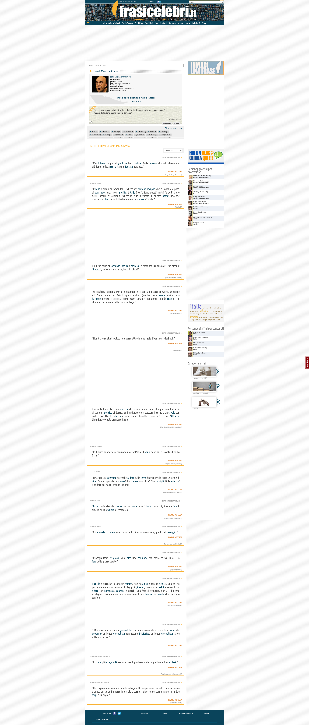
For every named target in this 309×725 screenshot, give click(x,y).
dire (106, 199)
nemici (162, 583)
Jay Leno (196, 186)
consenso (115, 266)
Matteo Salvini (198, 353)
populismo (178, 427)
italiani (112, 532)
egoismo (175, 313)
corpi (94, 695)
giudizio (122, 163)
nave (141, 199)
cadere (130, 477)
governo (170, 518)
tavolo (171, 412)
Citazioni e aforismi (111, 23)
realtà (161, 587)
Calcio (98, 526)
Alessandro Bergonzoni (201, 217)
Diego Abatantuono (199, 181)
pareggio (171, 532)
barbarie (96, 298)
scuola (110, 510)
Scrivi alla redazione (186, 713)
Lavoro (98, 500)
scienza (121, 481)
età (169, 464)
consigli (160, 481)
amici (145, 583)
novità (125, 266)
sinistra (179, 278)
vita (94, 481)
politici (171, 427)
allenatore (170, 544)
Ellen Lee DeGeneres (200, 176)
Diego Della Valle (199, 337)
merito (122, 192)
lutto (179, 313)
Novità (206, 713)
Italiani (98, 183)
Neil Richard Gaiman (200, 207)
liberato (128, 166)
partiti (174, 278)
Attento (175, 416)
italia (179, 207)
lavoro (173, 464)
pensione (178, 464)
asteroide (111, 477)
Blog (204, 23)
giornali (140, 587)
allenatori (102, 532)
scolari (172, 662)
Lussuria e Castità (102, 682)
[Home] (154, 10)
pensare (153, 163)
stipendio (178, 674)
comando (100, 192)
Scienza (98, 472)
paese (165, 196)
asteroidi (168, 492)
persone (142, 189)
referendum (177, 175)
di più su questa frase (172, 158)
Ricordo (96, 583)
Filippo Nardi (197, 332)
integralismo (177, 570)
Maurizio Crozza (175, 120)
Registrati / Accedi (127, 1)
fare (175, 506)
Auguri (181, 23)
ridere (95, 590)
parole (161, 594)
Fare (95, 506)
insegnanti (111, 662)
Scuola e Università (103, 656)
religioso (114, 558)
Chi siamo (144, 713)
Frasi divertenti (160, 23)
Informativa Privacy (102, 719)
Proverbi (172, 23)
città (169, 298)
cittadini (136, 163)
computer (178, 350)
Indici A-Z (196, 23)
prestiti (173, 492)
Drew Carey (197, 222)
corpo (175, 703)
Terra (143, 477)
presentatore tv (129, 88)
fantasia (135, 266)
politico (108, 412)
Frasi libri (149, 23)
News (165, 713)
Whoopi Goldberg (199, 191)
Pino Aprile (197, 342)
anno (147, 452)
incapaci (151, 189)
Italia (97, 189)
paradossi (109, 590)
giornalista (126, 630)
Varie (188, 23)
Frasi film (139, 23)
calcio (176, 544)
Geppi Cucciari (198, 202)
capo (172, 630)
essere (162, 295)
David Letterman (198, 196)
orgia (179, 703)
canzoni (120, 590)
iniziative (144, 633)
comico (121, 88)
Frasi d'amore (127, 23)
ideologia (178, 605)
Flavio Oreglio (198, 212)
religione (142, 558)
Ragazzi (97, 269)
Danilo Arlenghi (198, 348)
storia (113, 166)
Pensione (99, 446)
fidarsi (101, 163)
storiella (124, 409)
